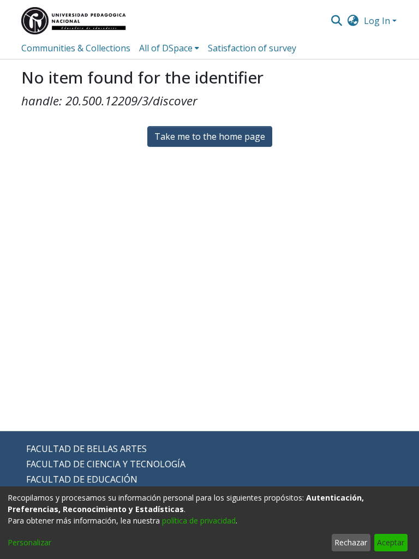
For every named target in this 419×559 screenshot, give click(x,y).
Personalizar (29, 542)
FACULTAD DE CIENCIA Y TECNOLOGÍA (105, 464)
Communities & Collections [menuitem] (75, 48)
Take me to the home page (209, 136)
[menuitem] (353, 20)
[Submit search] (336, 20)
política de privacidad (199, 520)
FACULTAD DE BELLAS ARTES (86, 449)
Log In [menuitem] (377, 21)
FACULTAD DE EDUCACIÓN (81, 479)
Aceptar (390, 542)
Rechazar (350, 542)
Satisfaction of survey (252, 48)
